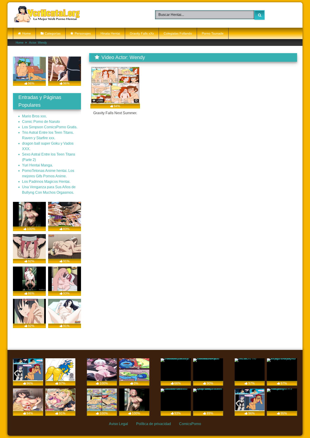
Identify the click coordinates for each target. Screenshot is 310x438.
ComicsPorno (190, 424)
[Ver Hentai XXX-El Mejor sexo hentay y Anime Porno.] (47, 15)
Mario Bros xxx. (34, 116)
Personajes (83, 33)
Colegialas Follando (178, 33)
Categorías (53, 33)
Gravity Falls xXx (142, 33)
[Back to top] (295, 424)
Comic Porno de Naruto (41, 122)
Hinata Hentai (110, 33)
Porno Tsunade (213, 33)
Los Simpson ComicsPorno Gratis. (49, 127)
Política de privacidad (153, 424)
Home (26, 33)
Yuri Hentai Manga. (37, 165)
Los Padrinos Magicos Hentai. (46, 181)
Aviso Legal (118, 424)
